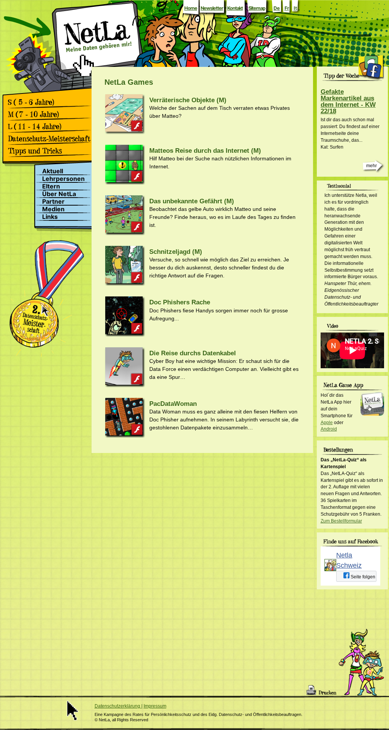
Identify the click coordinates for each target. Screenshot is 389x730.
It (295, 8)
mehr (371, 165)
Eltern (51, 186)
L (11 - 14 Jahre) (51, 126)
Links (50, 216)
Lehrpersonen (63, 178)
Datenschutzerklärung (118, 706)
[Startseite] (97, 54)
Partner (53, 201)
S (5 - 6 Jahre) (51, 102)
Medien (53, 209)
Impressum (155, 706)
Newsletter (212, 8)
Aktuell (52, 171)
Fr (287, 8)
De (277, 8)
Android (329, 429)
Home (190, 8)
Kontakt (235, 8)
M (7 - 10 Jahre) (51, 114)
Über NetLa (59, 194)
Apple (327, 422)
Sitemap (256, 8)
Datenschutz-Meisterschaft (51, 139)
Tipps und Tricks (51, 151)
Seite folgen (362, 577)
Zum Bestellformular (341, 521)
